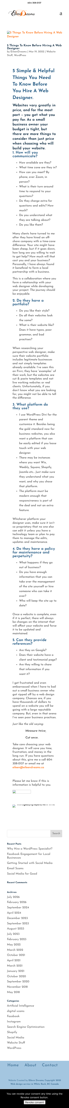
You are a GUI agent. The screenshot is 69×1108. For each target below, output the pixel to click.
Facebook (13, 1016)
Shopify (12, 1032)
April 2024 (14, 912)
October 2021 (16, 955)
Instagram (14, 1021)
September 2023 (18, 923)
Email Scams (15, 868)
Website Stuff (16, 1042)
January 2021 (15, 971)
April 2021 (13, 960)
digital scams (15, 1011)
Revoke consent (34, 1102)
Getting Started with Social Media (29, 863)
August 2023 (15, 928)
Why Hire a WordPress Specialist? (29, 848)
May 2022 (14, 944)
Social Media (15, 1037)
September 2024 (18, 907)
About (30, 1065)
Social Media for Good (22, 873)
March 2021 (14, 965)
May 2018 (13, 992)
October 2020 (16, 976)
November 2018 (17, 986)
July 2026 (13, 897)
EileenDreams (18, 51)
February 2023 (16, 939)
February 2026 (16, 902)
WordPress (20, 55)
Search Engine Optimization (26, 1027)
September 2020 (18, 981)
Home (13, 1065)
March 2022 (15, 950)
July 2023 (13, 934)
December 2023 (17, 918)
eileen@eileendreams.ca (28, 767)
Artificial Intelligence (20, 1005)
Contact (50, 1065)
